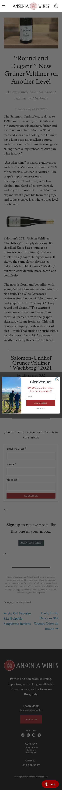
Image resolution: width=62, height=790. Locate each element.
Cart (56, 6)
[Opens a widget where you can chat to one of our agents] (50, 784)
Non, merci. (40, 408)
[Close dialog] (57, 379)
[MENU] (3, 6)
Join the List (40, 403)
